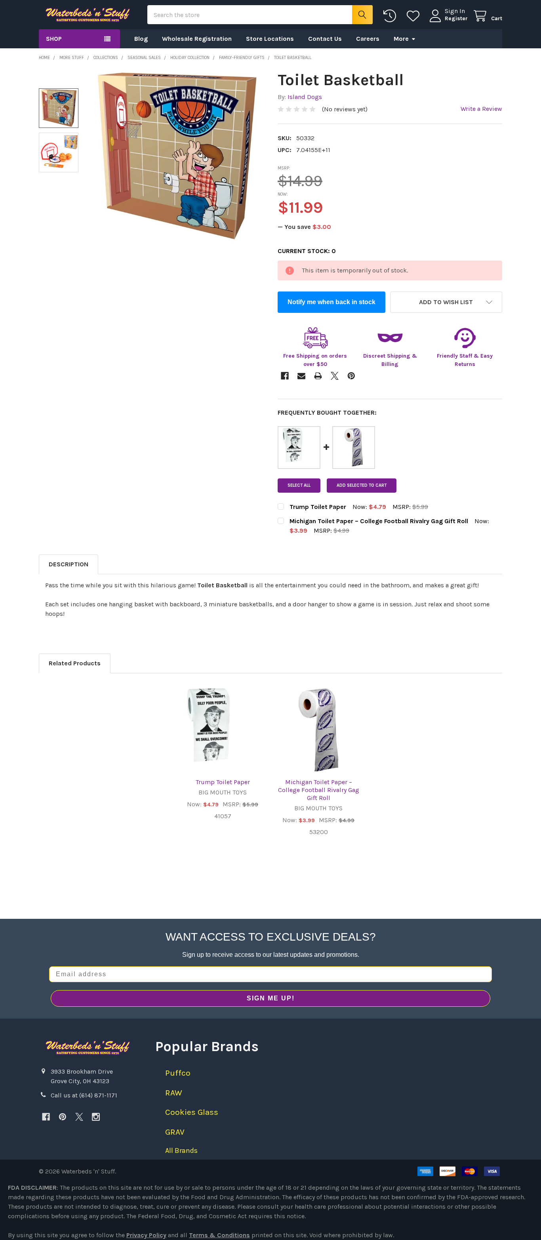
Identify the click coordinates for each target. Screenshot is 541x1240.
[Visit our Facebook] (46, 1117)
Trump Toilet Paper (223, 782)
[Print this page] (318, 376)
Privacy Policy (146, 1235)
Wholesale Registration (197, 38)
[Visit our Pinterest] (62, 1117)
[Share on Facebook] (285, 376)
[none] (177, 156)
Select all (299, 485)
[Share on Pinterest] (351, 376)
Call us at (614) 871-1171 (84, 1095)
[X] (79, 1117)
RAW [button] (173, 1092)
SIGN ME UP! (271, 998)
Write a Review (481, 108)
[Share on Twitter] (335, 376)
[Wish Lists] (415, 16)
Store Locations (270, 38)
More (401, 38)
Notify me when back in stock (331, 302)
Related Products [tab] (75, 663)
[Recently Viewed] (391, 16)
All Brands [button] (181, 1150)
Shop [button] (54, 38)
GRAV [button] (175, 1132)
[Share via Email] (301, 376)
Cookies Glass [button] (191, 1112)
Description (68, 564)
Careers (367, 38)
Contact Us (325, 38)
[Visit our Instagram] (96, 1117)
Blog (141, 38)
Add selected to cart (362, 485)
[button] (446, 302)
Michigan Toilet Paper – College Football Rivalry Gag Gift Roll (318, 790)
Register (456, 18)
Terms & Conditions (219, 1235)
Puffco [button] (177, 1073)
